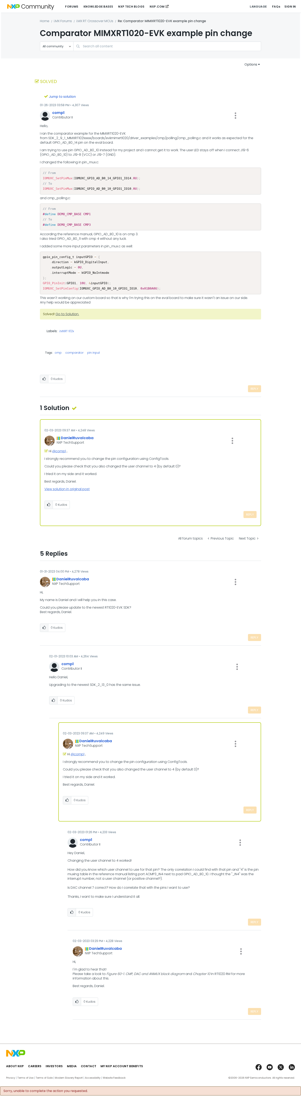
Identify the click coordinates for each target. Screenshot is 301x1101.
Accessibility (93, 1078)
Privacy (10, 1078)
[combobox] (167, 46)
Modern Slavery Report (69, 1078)
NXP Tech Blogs (131, 7)
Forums (71, 7)
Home (44, 21)
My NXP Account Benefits (122, 1066)
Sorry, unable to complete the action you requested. (45, 1091)
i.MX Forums (63, 21)
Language (258, 7)
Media (72, 1066)
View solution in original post (67, 489)
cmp (58, 353)
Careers (35, 1066)
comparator (74, 353)
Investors (54, 1066)
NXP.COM (157, 7)
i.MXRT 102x (66, 331)
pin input (93, 353)
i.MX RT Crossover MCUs (94, 21)
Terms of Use (25, 1078)
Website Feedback (114, 1078)
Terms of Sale (44, 1078)
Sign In (290, 7)
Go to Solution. (67, 314)
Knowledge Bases (98, 7)
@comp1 (59, 451)
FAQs (276, 7)
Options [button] (250, 64)
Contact (88, 1066)
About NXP (15, 1066)
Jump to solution (62, 96)
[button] (235, 115)
